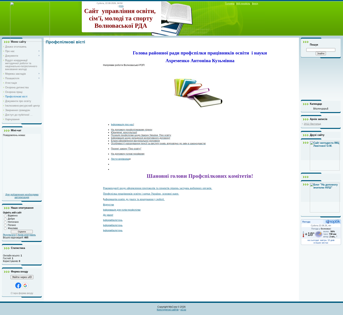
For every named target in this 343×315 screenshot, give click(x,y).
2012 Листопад (312, 124)
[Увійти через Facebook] (18, 285)
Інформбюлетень (112, 220)
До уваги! (108, 215)
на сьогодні (313, 240)
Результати (9, 234)
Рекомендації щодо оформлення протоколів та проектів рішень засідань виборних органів (157, 188)
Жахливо (13, 228)
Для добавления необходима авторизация (22, 196)
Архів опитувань (26, 234)
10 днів (331, 240)
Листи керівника (120, 159)
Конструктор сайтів (167, 309)
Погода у (321, 228)
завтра (323, 240)
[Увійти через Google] (25, 285)
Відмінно (13, 215)
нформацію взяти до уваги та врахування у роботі (134, 199)
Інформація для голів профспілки (122, 209)
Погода (306, 222)
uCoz (183, 309)
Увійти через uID (22, 277)
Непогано (13, 222)
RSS (121, 6)
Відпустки (108, 204)
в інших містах (321, 243)
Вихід (255, 3)
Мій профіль (243, 3)
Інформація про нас (122, 124)
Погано (12, 225)
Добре (11, 218)
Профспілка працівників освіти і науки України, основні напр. (141, 193)
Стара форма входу (22, 293)
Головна (229, 3)
